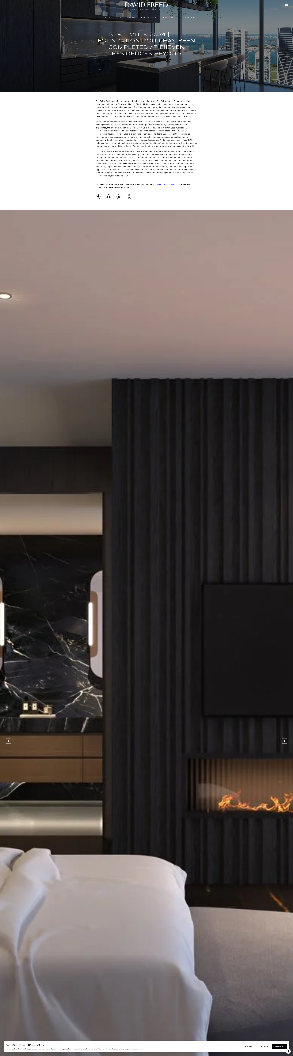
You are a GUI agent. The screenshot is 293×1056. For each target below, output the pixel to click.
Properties (104, 17)
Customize (264, 1046)
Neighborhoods (148, 17)
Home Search (169, 17)
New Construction (125, 17)
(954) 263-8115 (188, 17)
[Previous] (8, 741)
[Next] (284, 741)
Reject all (249, 1046)
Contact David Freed (164, 184)
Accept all (279, 1046)
